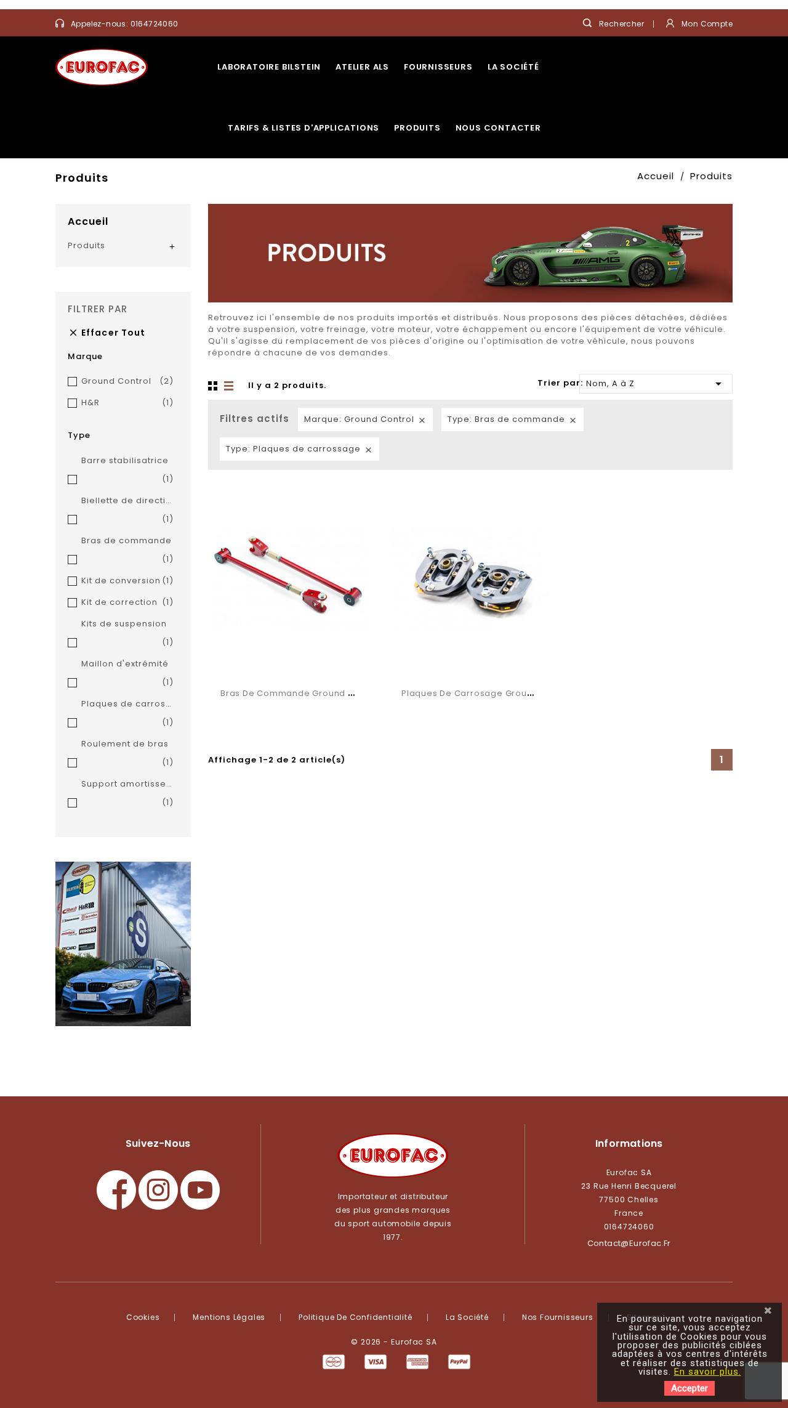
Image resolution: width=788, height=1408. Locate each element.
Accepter (689, 1388)
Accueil (88, 221)
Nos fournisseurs (557, 1317)
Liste (229, 386)
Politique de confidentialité (355, 1317)
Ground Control (127, 381)
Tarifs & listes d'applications (303, 128)
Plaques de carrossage (127, 713)
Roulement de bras (127, 753)
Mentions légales (229, 1317)
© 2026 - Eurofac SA (394, 1342)
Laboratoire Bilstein (269, 67)
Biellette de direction (127, 510)
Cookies (143, 1317)
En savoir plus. (707, 1371)
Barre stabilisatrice (127, 470)
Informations (628, 1143)
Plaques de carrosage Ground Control (487, 693)
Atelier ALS (362, 67)
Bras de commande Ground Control (300, 693)
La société (513, 67)
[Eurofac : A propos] (123, 944)
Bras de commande (127, 550)
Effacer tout (106, 332)
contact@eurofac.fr (629, 1243)
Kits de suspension (127, 633)
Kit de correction (127, 602)
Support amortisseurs (127, 793)
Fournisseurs (438, 67)
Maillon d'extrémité (127, 673)
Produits (417, 128)
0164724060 (155, 23)
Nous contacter (498, 128)
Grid (214, 386)
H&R (127, 402)
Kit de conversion (127, 580)
